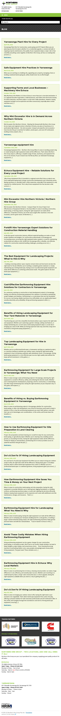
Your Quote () (7, 18)
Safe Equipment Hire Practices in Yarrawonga (28, 68)
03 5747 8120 (19, 11)
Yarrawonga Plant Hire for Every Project (25, 42)
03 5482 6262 (5, 11)
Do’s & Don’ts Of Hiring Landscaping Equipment (29, 456)
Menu (6, 15)
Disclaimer (29, 712)
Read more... (8, 57)
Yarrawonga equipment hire (19, 145)
